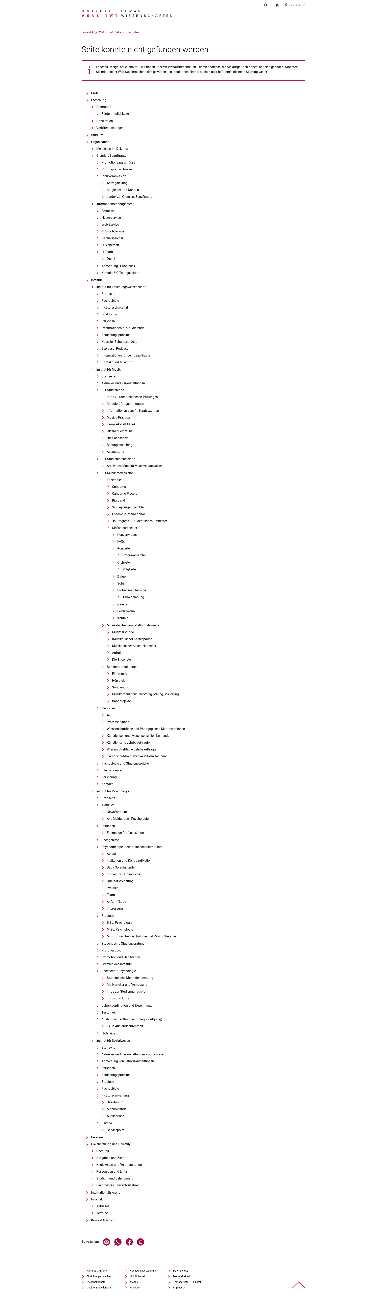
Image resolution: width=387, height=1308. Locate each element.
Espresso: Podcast (115, 348)
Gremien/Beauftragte (111, 156)
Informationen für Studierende (123, 328)
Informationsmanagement (115, 204)
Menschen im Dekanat (112, 149)
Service (107, 1123)
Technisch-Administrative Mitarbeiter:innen (137, 756)
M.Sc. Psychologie (120, 929)
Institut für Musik (108, 369)
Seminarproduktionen (122, 667)
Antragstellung (117, 183)
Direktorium (110, 314)
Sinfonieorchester (124, 528)
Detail (111, 259)
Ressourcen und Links (112, 1171)
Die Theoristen (122, 659)
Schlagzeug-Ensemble (128, 507)
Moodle (134, 1281)
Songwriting (120, 687)
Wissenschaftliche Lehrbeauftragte (131, 749)
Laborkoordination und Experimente (127, 1005)
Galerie (122, 604)
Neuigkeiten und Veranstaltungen (120, 1165)
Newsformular (117, 812)
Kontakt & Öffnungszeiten (120, 273)
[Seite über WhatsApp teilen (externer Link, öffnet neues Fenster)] (118, 1244)
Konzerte (123, 548)
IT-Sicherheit (110, 245)
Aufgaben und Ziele (110, 1158)
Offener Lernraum (119, 431)
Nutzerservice (111, 218)
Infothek (97, 1199)
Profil (95, 93)
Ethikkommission (114, 176)
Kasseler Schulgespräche (119, 342)
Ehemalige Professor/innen (126, 833)
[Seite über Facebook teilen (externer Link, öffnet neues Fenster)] (129, 1244)
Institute (97, 280)
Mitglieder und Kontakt (123, 190)
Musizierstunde (123, 632)
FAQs (121, 541)
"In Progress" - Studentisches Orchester (139, 521)
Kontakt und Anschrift (117, 362)
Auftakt (117, 653)
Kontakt (122, 618)
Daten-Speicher (112, 238)
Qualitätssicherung (120, 881)
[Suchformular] (266, 5)
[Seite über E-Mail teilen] (106, 1244)
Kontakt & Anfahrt (104, 1220)
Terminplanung (133, 597)
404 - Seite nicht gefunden (124, 32)
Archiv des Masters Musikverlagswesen (135, 466)
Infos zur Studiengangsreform (128, 991)
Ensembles (114, 480)
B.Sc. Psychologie (119, 923)
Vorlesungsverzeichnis (143, 1270)
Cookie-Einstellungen (99, 1287)
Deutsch (297, 4)
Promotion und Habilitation (121, 957)
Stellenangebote (96, 1281)
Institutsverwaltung (115, 1095)
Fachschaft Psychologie (119, 971)
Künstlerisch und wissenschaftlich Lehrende (138, 736)
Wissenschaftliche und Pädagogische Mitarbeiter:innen (146, 729)
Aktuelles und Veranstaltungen (123, 383)
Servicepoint (115, 1130)
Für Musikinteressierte (117, 473)
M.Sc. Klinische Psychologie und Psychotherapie (141, 936)
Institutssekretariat (115, 307)
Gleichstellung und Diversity (111, 1144)
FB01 (101, 32)
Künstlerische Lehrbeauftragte (128, 742)
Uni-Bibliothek (138, 1276)
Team (111, 895)
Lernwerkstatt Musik (121, 424)
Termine (102, 1213)
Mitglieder (130, 569)
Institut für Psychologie (112, 791)
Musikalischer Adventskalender (134, 646)
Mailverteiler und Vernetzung (127, 985)
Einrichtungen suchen (99, 1276)
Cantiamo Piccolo (124, 493)
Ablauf (111, 854)
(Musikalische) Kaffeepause (132, 639)
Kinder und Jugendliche (123, 874)
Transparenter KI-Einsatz (187, 1281)
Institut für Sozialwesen (113, 1041)
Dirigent (122, 576)
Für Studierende (113, 390)
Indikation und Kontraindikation (129, 860)
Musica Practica (118, 417)
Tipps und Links (118, 998)
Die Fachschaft (117, 438)
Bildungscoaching (119, 445)
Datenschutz (180, 1270)
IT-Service (108, 1033)
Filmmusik (119, 674)
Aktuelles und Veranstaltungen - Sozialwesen (133, 1054)
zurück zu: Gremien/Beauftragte (129, 197)
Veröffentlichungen (110, 128)
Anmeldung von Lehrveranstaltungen (128, 1061)
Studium (97, 135)
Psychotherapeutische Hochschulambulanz (132, 847)
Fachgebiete (110, 301)
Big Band (118, 500)
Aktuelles (108, 211)
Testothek (108, 1012)
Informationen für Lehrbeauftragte (126, 355)
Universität (88, 32)
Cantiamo (119, 487)
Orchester (124, 562)
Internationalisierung (105, 1192)
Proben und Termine (131, 590)
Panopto (134, 1287)
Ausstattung (115, 452)
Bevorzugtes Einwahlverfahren (117, 1185)
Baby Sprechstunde (120, 867)
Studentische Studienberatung (123, 943)
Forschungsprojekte (116, 335)
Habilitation (104, 121)
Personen (108, 321)
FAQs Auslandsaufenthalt (125, 1026)
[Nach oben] (298, 1284)
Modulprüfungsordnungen (125, 404)
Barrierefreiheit (181, 1276)
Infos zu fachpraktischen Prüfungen (132, 397)
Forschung (98, 100)
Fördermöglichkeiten (116, 114)
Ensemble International (128, 514)
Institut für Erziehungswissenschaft (121, 287)
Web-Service (110, 224)
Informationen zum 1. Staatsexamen (133, 411)
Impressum (115, 908)
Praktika (113, 888)
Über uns (102, 1151)
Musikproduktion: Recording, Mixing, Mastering (145, 694)
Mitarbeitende (116, 1109)
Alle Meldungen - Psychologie (128, 819)
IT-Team (107, 252)
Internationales (112, 770)
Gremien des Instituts (117, 964)
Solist (121, 583)
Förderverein (126, 611)
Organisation (100, 142)
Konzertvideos (127, 535)
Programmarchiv (134, 555)
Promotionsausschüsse (118, 162)
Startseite (108, 294)
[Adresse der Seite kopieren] (140, 1244)
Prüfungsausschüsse (117, 169)
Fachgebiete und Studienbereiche (125, 763)
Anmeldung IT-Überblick (118, 266)
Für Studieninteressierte (118, 459)
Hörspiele (118, 680)
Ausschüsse (115, 1116)
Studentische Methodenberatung (130, 978)
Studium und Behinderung (114, 1178)
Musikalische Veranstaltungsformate (133, 625)
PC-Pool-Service (113, 231)
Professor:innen (118, 722)
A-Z (109, 715)
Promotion (103, 107)
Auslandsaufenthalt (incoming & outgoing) (132, 1019)
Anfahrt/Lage (116, 902)
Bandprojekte (121, 701)
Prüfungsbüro (111, 950)
